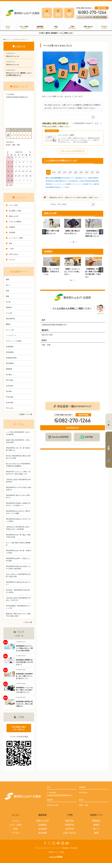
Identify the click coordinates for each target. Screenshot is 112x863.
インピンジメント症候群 (79, 184)
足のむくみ (66, 181)
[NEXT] (30, 152)
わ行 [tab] (97, 172)
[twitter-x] (49, 843)
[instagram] (54, 843)
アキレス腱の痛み (76, 178)
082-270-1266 (52, 805)
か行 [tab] (53, 172)
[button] (68, 242)
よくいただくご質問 (66, 135)
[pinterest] (62, 843)
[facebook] (45, 843)
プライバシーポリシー (43, 848)
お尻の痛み (57, 178)
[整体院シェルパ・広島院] (23, 13)
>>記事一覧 (18, 635)
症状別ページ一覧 (26, 414)
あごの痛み (80, 181)
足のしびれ (49, 178)
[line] (58, 843)
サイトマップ (56, 848)
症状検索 (108, 421)
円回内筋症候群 (90, 181)
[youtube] (67, 843)
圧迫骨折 (73, 181)
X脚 (60, 181)
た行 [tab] (64, 172)
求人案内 (73, 848)
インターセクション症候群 (61, 184)
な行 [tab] (70, 172)
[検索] (93, 117)
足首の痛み (65, 178)
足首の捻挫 (54, 181)
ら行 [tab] (92, 172)
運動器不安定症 (54, 187)
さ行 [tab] (59, 172)
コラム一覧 (28, 622)
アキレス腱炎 (87, 178)
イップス (63, 187)
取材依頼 (65, 848)
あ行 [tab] (48, 172)
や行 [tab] (86, 172)
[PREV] (8, 152)
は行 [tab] (75, 172)
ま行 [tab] (81, 172)
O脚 (49, 181)
